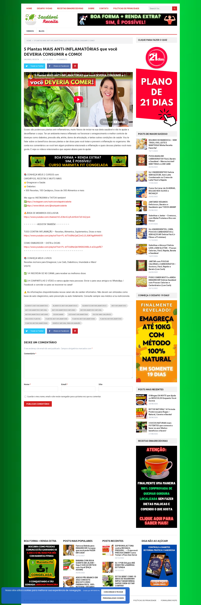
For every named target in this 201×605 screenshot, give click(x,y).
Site (100, 384)
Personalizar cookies (113, 598)
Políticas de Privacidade (126, 8)
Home (29, 8)
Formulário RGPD (169, 600)
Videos (30, 31)
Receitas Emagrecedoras (70, 8)
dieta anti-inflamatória (78, 314)
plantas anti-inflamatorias (83, 319)
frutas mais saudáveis (102, 314)
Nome (27, 384)
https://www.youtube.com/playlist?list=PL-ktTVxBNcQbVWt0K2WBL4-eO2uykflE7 (63, 247)
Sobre (91, 8)
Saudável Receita (31, 59)
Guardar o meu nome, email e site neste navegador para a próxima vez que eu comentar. (64, 396)
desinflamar (58, 314)
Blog (41, 31)
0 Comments (62, 59)
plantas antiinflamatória (110, 319)
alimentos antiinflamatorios (94, 306)
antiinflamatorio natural (91, 310)
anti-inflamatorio (119, 306)
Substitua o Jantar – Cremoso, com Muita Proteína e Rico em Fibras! (162, 218)
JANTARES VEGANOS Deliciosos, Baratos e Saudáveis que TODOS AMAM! (162, 204)
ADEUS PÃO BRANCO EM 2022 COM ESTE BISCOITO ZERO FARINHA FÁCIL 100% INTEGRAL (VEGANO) (87, 582)
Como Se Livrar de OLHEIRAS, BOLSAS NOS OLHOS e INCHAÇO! (162, 191)
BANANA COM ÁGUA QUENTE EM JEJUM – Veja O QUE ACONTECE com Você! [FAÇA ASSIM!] (86, 565)
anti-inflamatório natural (36, 310)
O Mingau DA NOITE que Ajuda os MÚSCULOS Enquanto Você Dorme (162, 398)
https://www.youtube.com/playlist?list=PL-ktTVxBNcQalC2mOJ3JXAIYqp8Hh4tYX (63, 235)
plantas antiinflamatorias (36, 323)
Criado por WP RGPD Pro (91, 591)
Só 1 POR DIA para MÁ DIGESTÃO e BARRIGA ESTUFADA (125, 565)
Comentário (30, 353)
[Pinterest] (75, 66)
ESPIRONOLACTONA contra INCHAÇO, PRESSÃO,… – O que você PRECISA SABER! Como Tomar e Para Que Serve (126, 550)
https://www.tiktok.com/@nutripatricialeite (47, 205)
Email (64, 384)
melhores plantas (32, 319)
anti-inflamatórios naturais (63, 310)
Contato (103, 8)
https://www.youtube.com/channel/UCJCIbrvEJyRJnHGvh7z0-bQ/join (57, 217)
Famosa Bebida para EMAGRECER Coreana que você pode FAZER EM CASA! (85, 549)
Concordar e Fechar (113, 592)
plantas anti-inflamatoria (56, 319)
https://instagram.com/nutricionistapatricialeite (49, 201)
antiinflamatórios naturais (36, 314)
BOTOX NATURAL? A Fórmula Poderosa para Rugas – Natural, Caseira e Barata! (162, 412)
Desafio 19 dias (44, 8)
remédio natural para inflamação (66, 323)
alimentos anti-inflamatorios (65, 306)
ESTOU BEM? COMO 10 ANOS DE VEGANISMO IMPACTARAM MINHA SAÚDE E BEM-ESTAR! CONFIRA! (125, 581)
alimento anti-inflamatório (36, 306)
